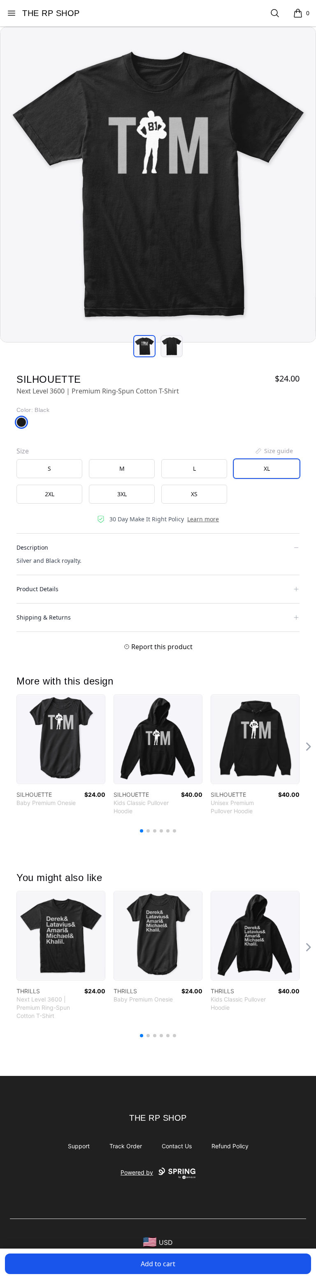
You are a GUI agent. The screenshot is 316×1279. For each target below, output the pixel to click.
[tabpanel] (158, 184)
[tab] (144, 346)
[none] (273, 451)
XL (267, 468)
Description (32, 547)
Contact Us (177, 1146)
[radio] (49, 468)
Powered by (137, 1172)
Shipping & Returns (43, 617)
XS (194, 494)
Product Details (37, 589)
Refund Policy (230, 1146)
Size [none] (22, 451)
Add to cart (158, 1263)
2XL (49, 494)
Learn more (203, 519)
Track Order (125, 1146)
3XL (122, 494)
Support (79, 1146)
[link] (61, 739)
